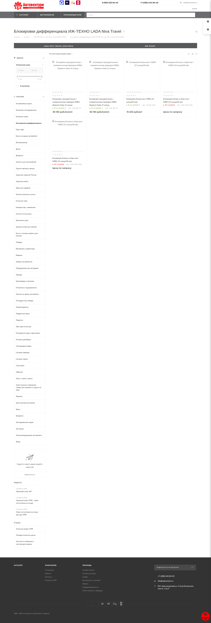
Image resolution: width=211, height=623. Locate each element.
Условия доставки (89, 573)
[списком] (192, 54)
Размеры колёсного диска (25, 535)
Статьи (17, 523)
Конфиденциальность (90, 587)
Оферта (85, 584)
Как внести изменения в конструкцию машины (25, 543)
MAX (62, 2)
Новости (18, 482)
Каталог (18, 565)
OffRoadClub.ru (73, 2)
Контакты (48, 577)
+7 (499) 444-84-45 (149, 2)
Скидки (85, 577)
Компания (50, 565)
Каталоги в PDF (51, 580)
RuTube (67, 2)
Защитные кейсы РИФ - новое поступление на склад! (27, 502)
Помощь (87, 565)
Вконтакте (51, 2)
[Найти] (192, 15)
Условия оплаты (88, 570)
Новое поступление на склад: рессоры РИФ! (27, 513)
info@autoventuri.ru (190, 3)
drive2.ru (78, 2)
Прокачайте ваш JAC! (24, 491)
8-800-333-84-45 (110, 2)
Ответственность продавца (92, 591)
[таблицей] (196, 54)
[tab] (151, 45)
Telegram (56, 2)
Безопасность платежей (91, 580)
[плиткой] (188, 54)
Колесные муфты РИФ (24, 529)
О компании (49, 570)
